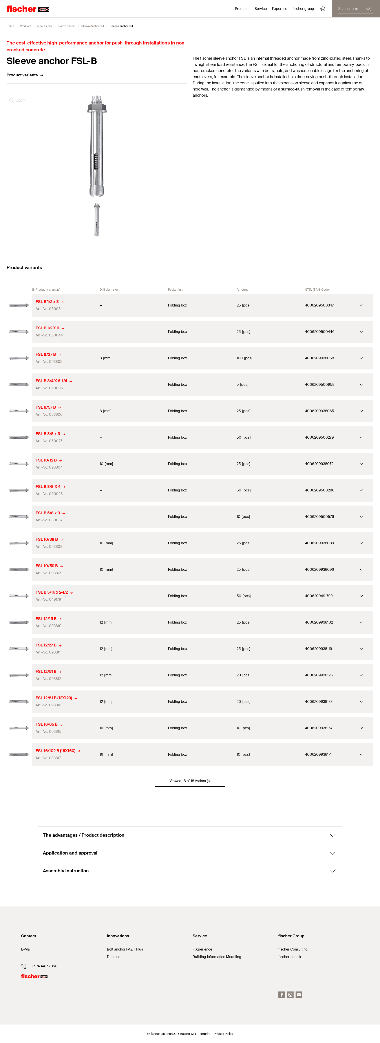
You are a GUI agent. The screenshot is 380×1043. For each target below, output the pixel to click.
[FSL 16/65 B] (19, 728)
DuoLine (113, 956)
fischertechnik (289, 956)
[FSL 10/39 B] (19, 543)
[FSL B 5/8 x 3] (19, 517)
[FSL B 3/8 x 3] (19, 437)
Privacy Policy (223, 1034)
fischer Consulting (293, 949)
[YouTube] (299, 994)
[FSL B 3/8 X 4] (19, 490)
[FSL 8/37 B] (19, 358)
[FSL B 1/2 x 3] (19, 305)
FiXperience (202, 949)
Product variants (22, 75)
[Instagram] (290, 994)
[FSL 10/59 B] (19, 570)
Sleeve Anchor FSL (93, 26)
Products (25, 26)
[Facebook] (281, 994)
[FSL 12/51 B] (19, 675)
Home (10, 26)
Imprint (205, 1034)
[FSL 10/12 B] (19, 464)
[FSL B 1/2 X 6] (19, 332)
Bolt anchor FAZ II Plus (125, 949)
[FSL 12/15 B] (19, 622)
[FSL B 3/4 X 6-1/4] (19, 385)
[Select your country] (323, 9)
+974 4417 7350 (44, 966)
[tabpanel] (97, 219)
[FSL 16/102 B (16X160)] (19, 754)
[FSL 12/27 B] (19, 649)
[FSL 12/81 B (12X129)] (19, 702)
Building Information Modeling (217, 956)
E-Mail (26, 949)
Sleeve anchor (66, 26)
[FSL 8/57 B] (19, 411)
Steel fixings (44, 26)
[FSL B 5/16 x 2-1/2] (19, 596)
